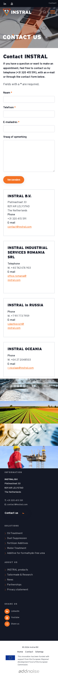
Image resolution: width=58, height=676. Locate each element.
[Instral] (17, 12)
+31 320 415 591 (15, 500)
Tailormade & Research (20, 574)
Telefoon (9, 107)
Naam (7, 92)
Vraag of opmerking (15, 137)
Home (20, 652)
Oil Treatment (15, 533)
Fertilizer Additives (17, 543)
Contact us (11, 513)
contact (11, 504)
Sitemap (39, 652)
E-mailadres (11, 122)
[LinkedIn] (5, 3)
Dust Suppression (17, 538)
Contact (52, 3)
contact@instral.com (20, 227)
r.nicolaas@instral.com (21, 368)
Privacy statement (17, 589)
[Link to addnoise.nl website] (29, 671)
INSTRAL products (17, 569)
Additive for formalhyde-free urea (26, 553)
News (10, 579)
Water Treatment (16, 548)
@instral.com (21, 504)
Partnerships (14, 584)
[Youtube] (12, 3)
